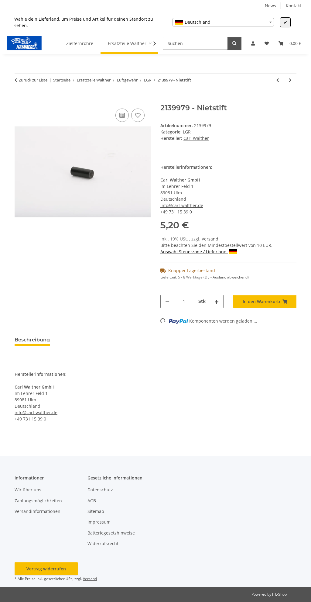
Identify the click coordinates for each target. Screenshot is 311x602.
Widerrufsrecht (102, 543)
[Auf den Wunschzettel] (138, 115)
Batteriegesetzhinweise (111, 533)
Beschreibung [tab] (32, 340)
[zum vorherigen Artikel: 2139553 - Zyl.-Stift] (278, 80)
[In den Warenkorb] (19, 100)
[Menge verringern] (167, 301)
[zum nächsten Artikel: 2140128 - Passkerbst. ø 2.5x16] (290, 80)
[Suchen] (234, 43)
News (270, 6)
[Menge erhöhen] (216, 301)
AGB (91, 500)
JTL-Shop (279, 594)
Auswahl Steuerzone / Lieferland (194, 251)
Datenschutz (100, 490)
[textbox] (223, 22)
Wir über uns (28, 490)
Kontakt (293, 6)
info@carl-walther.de (181, 205)
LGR (187, 132)
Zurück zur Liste (33, 80)
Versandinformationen (37, 511)
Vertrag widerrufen (46, 569)
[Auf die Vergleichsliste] (122, 115)
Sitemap (95, 511)
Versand (210, 239)
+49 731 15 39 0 (176, 212)
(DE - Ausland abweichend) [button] (226, 277)
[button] (253, 43)
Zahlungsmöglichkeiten (38, 500)
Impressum (99, 522)
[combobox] (223, 22)
